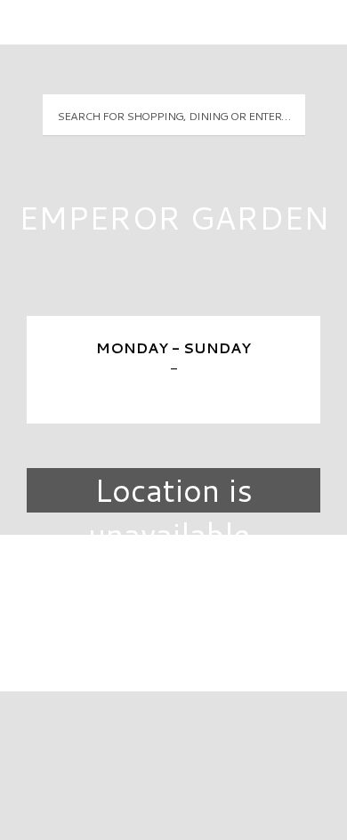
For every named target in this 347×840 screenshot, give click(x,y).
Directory (173, 578)
